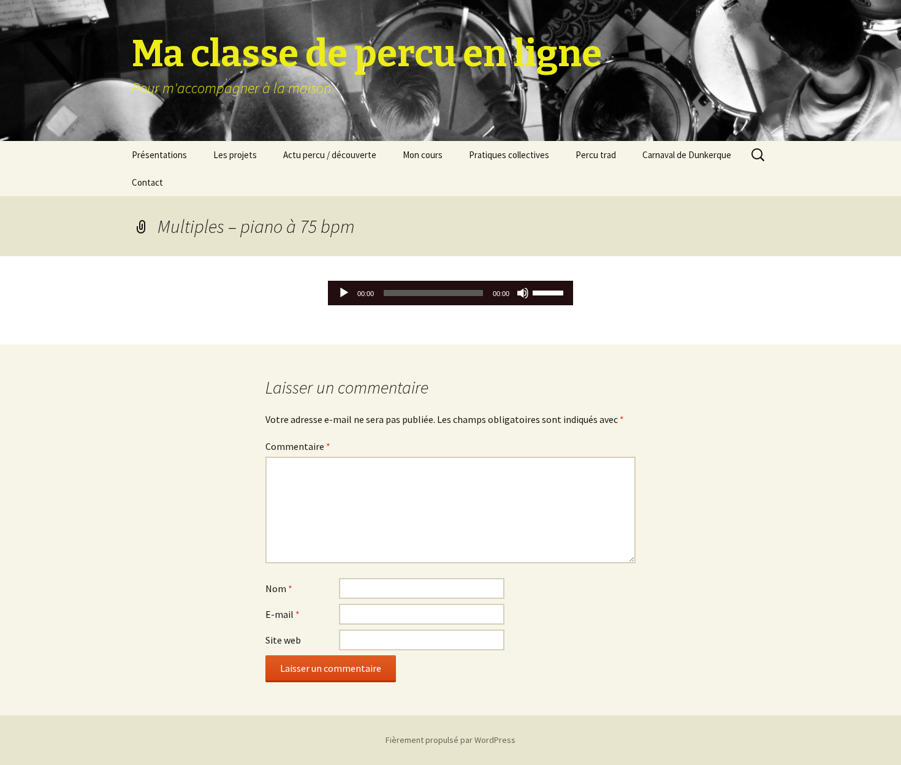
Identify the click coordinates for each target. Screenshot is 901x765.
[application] (450, 293)
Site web (283, 640)
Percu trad (596, 155)
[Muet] (523, 293)
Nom (278, 588)
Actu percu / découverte (329, 155)
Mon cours (423, 155)
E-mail (282, 614)
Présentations (159, 155)
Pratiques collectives (509, 155)
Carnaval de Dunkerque (686, 155)
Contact (147, 182)
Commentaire (297, 446)
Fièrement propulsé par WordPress (450, 739)
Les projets (235, 155)
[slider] (550, 292)
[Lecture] (344, 293)
